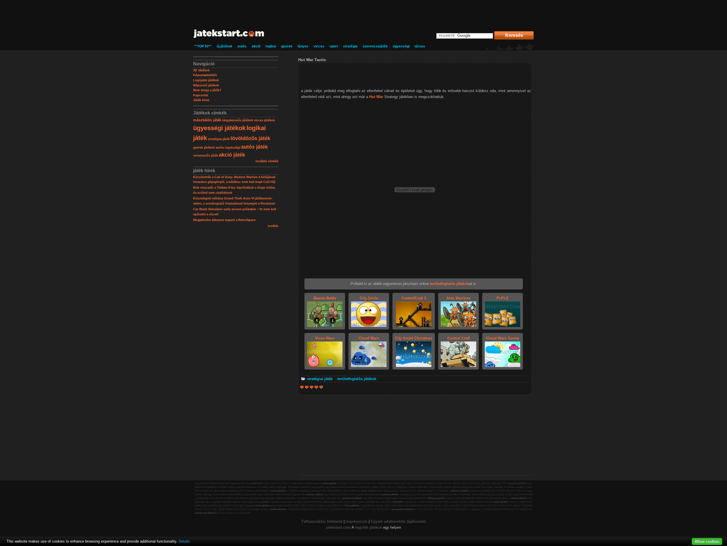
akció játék (232, 155)
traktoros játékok (460, 490)
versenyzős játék (205, 155)
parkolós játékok (390, 494)
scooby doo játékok (205, 513)
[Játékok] (229, 38)
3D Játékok (201, 70)
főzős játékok (351, 505)
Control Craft (458, 338)
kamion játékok (315, 494)
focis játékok (262, 505)
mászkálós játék (207, 120)
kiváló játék (320, 387)
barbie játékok (277, 509)
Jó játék (316, 387)
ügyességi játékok (219, 128)
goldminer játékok (352, 498)
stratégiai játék (219, 139)
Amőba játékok (519, 498)
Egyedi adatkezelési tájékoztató (398, 521)
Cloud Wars (369, 338)
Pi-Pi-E (502, 298)
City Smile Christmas (413, 338)
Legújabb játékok (206, 80)
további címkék (267, 161)
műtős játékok (277, 490)
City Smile (369, 298)
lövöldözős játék (250, 138)
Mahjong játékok (436, 498)
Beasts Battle (325, 298)
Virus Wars (325, 338)
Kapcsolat (200, 95)
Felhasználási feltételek (322, 521)
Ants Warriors (458, 298)
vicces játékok (264, 120)
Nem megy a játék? (207, 90)
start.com (342, 527)
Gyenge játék (302, 387)
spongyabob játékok (402, 509)
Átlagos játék (311, 387)
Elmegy (306, 387)
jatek (330, 527)
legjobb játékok (368, 527)
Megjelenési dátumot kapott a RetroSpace (224, 220)
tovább (273, 226)
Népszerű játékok (206, 85)
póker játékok (501, 502)
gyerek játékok (204, 147)
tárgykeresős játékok (237, 120)
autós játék (254, 147)
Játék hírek (201, 100)
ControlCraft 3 (414, 298)
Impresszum (356, 521)
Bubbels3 (398, 502)
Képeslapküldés (205, 75)
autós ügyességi (228, 147)
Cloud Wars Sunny (502, 338)
